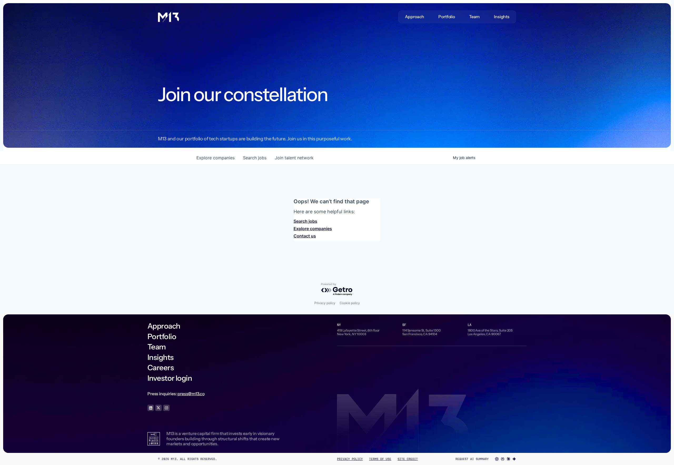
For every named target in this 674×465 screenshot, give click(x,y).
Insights (501, 16)
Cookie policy (350, 303)
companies (215, 157)
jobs (254, 157)
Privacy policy (324, 303)
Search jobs (305, 221)
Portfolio (446, 16)
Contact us (305, 236)
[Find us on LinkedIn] (150, 408)
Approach (414, 16)
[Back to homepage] (168, 17)
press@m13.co (190, 393)
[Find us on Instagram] (166, 408)
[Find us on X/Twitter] (158, 408)
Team (474, 16)
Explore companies (313, 228)
